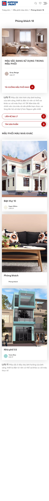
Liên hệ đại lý (11, 116)
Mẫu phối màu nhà (20, 10)
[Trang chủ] (10, 3)
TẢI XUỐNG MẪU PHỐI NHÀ (17, 87)
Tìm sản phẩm (11, 124)
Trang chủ (6, 10)
